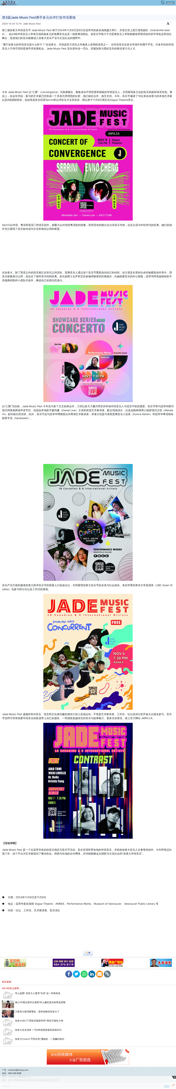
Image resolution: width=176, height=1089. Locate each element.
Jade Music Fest (32, 23)
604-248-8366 (14, 1073)
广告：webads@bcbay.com (15, 1070)
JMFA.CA (146, 718)
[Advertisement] (88, 9)
